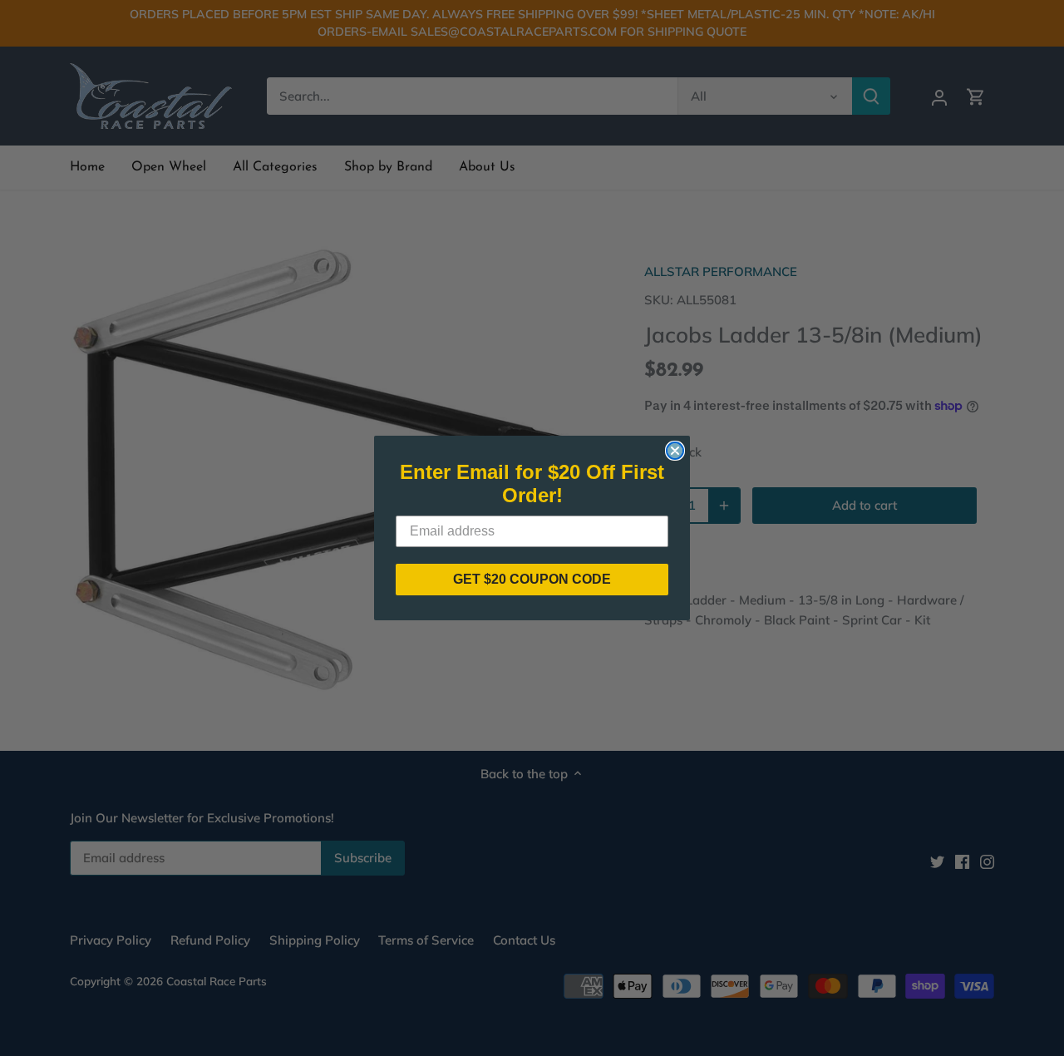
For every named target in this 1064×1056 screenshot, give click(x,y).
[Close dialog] (675, 450)
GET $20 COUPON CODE (532, 579)
